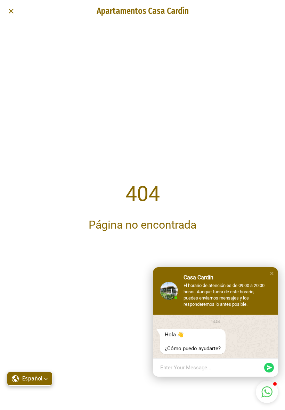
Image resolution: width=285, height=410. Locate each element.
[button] (29, 379)
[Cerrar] (11, 11)
